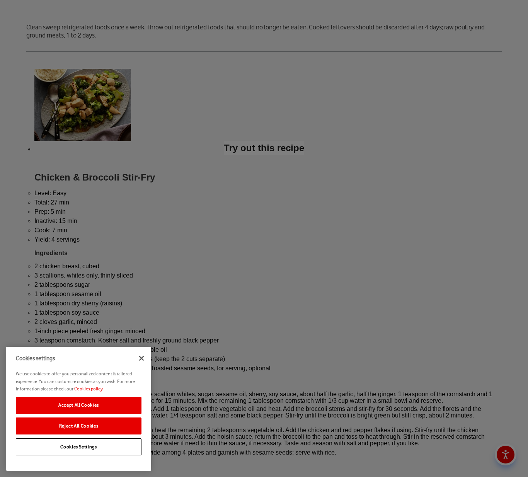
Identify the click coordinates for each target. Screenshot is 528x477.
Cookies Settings (78, 447)
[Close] (141, 358)
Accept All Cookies (78, 405)
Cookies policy (88, 389)
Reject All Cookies (79, 426)
